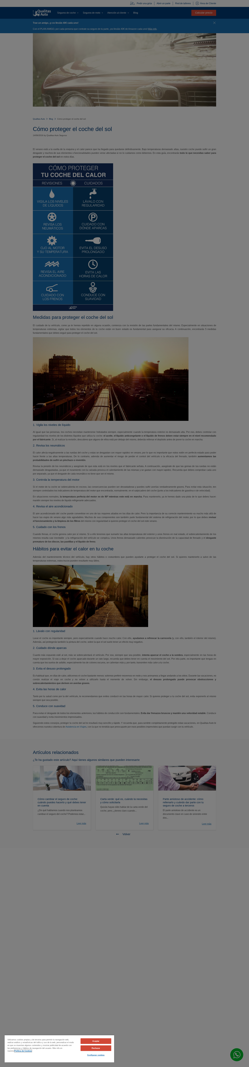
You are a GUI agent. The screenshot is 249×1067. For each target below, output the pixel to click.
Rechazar (96, 1048)
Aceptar (95, 1041)
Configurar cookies (95, 1055)
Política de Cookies (23, 1051)
